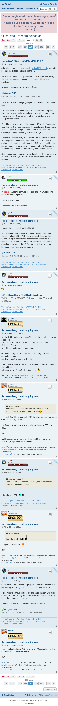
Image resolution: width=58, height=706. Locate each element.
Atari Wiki (5, 170)
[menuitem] (8, 4)
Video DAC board (39, 68)
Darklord (11, 318)
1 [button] (13, 47)
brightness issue (12, 79)
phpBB (21, 700)
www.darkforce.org (26, 375)
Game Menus (41, 167)
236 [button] (20, 47)
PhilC (9, 176)
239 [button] (36, 47)
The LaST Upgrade (8, 165)
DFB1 (3, 447)
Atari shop (20, 165)
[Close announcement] (55, 15)
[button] (6, 47)
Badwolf (11, 384)
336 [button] (48, 47)
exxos (10, 52)
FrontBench (5, 454)
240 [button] (41, 47)
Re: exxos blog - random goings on (22, 61)
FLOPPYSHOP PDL (27, 167)
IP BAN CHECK (17, 170)
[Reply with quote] (50, 54)
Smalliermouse (6, 449)
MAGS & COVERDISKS (10, 167)
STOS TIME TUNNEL (33, 165)
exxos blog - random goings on (21, 35)
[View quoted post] (20, 406)
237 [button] (25, 47)
